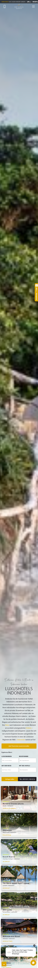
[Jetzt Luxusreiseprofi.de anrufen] (5, 6)
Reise (7, 725)
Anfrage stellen (9, 779)
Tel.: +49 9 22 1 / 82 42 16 (27, 779)
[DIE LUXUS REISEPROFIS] (19, 6)
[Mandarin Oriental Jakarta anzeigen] (19, 798)
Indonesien (21, 739)
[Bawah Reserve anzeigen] (19, 851)
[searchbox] (10, 760)
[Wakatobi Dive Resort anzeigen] (19, 931)
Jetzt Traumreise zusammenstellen (19, 746)
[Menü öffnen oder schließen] (33, 6)
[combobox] (10, 760)
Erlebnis (29, 728)
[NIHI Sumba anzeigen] (19, 904)
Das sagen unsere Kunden (17, 2)
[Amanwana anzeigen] (19, 825)
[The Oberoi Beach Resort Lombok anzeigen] (19, 878)
